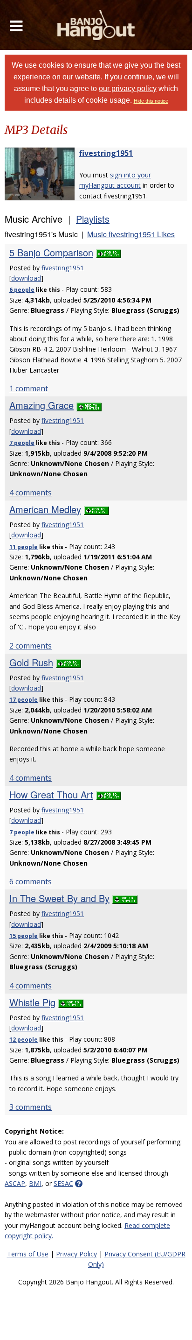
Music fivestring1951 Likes (131, 234)
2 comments (30, 646)
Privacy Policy (76, 1253)
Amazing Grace (41, 405)
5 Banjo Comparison (51, 252)
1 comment (28, 388)
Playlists (93, 219)
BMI (35, 1183)
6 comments (30, 881)
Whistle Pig (32, 1002)
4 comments (30, 492)
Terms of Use (27, 1253)
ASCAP (15, 1183)
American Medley (45, 509)
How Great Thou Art (51, 794)
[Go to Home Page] (96, 25)
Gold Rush (31, 662)
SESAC (63, 1183)
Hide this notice (151, 101)
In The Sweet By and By (59, 898)
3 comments (30, 1107)
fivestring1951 (106, 153)
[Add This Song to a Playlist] (108, 252)
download (26, 278)
